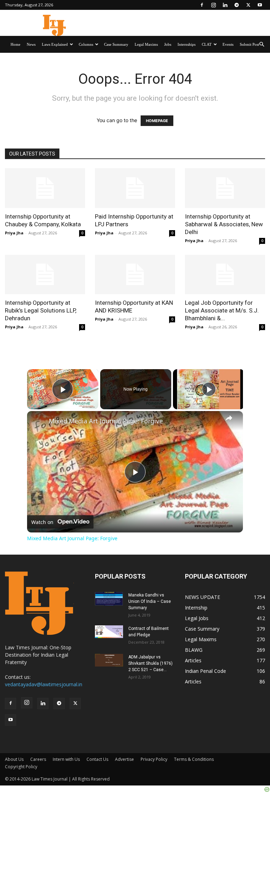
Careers (38, 759)
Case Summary (116, 44)
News (31, 44)
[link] (38, 422)
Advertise (124, 759)
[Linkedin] (225, 5)
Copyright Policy (21, 767)
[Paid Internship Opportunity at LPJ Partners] (135, 188)
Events (228, 44)
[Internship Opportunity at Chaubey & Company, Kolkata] (45, 188)
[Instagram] (213, 5)
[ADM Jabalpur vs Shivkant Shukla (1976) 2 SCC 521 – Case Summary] (109, 660)
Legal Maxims (146, 44)
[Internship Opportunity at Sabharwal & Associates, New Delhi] (225, 188)
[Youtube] (260, 5)
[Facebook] (202, 5)
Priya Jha (14, 232)
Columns (86, 44)
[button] (261, 44)
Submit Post (249, 44)
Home (15, 44)
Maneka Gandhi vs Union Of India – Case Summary (149, 601)
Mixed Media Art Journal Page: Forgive (106, 421)
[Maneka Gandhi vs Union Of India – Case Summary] (109, 599)
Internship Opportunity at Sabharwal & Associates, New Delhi (224, 224)
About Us (14, 759)
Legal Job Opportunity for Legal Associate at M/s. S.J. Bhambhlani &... (222, 310)
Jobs (167, 44)
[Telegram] (236, 5)
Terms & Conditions (194, 759)
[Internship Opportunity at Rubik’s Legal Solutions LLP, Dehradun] (45, 275)
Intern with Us (66, 759)
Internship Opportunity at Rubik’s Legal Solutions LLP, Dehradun (40, 310)
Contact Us (97, 759)
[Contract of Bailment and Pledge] (109, 631)
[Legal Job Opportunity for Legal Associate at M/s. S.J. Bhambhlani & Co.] (225, 275)
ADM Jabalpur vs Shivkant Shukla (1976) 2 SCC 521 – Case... (150, 663)
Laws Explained (55, 44)
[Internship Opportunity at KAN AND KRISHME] (135, 275)
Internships (186, 44)
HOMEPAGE (157, 120)
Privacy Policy (154, 759)
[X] (248, 5)
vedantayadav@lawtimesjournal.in (43, 684)
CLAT (207, 44)
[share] (229, 418)
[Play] (209, 389)
